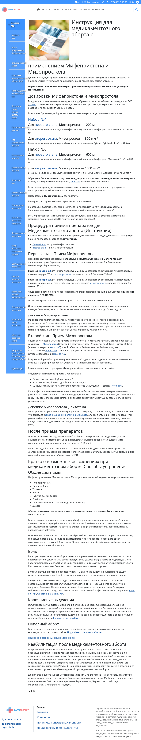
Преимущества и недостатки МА (18, 93)
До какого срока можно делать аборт (16, 112)
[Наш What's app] (130, 2)
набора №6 (45, 279)
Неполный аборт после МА (16, 322)
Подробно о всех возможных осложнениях (51, 637)
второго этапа (46, 138)
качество (75, 181)
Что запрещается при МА (18, 142)
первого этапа (46, 124)
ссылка (32, 104)
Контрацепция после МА (18, 308)
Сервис (56, 9)
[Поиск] (136, 9)
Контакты (98, 9)
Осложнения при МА (18, 156)
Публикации (17, 368)
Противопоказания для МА (18, 128)
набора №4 (45, 270)
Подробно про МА (76, 9)
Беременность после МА (18, 234)
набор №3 (55, 347)
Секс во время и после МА (16, 279)
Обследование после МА (18, 265)
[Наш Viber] (134, 2)
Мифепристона (62, 274)
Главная (42, 712)
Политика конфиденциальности (59, 722)
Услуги (46, 9)
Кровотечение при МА (18, 169)
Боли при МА (16, 181)
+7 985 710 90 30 (13, 719)
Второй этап (39, 247)
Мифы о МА (15, 36)
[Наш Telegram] (137, 2)
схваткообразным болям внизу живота (66, 414)
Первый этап (39, 244)
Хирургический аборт (18, 64)
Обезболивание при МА (18, 194)
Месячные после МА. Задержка (17, 220)
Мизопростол (50, 343)
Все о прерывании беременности (18, 50)
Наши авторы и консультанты (57, 728)
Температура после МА (18, 206)
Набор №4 (37, 119)
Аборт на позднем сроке (16, 338)
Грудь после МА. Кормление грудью (17, 250)
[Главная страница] (11, 9)
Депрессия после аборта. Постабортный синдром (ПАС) (18, 354)
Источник (117, 385)
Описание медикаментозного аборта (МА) (18, 78)
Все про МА (15, 24)
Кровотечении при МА (65, 618)
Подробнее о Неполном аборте (84, 632)
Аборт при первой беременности (18, 294)
